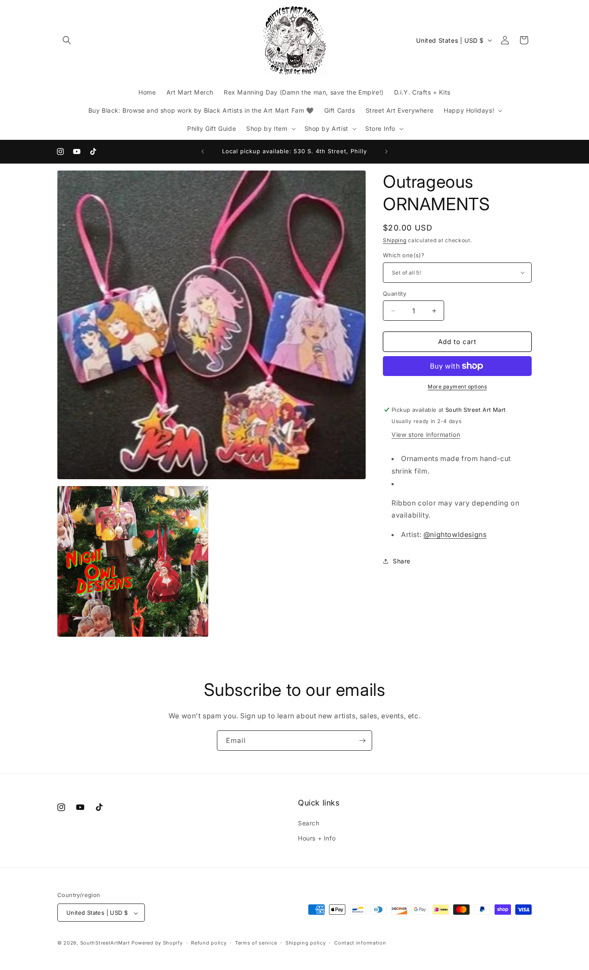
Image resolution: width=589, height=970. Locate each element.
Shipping (395, 240)
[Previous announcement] (202, 151)
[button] (66, 40)
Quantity (394, 293)
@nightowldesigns (455, 534)
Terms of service (256, 943)
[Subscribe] (362, 740)
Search (309, 823)
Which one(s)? (403, 255)
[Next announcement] (386, 151)
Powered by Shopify (157, 943)
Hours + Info (316, 838)
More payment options (457, 386)
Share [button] (401, 561)
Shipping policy (305, 943)
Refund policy (208, 943)
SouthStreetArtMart (105, 943)
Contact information (360, 943)
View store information (426, 434)
